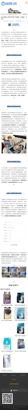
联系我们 (14, 379)
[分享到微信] (14, 285)
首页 (7, 14)
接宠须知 (10, 14)
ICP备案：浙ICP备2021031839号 (18, 406)
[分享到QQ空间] (18, 285)
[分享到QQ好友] (16, 285)
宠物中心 (14, 375)
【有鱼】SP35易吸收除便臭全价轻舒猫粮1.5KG (11, 351)
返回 (24, 14)
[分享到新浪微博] (12, 285)
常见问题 (15, 14)
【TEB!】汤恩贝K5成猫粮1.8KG (7, 320)
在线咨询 (15, 390)
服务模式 (5, 375)
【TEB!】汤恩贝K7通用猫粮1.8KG (8, 305)
